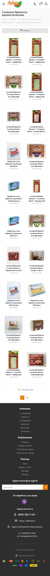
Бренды (25, 470)
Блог (25, 463)
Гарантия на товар (25, 453)
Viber (24, 501)
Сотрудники (25, 420)
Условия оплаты (25, 445)
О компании (25, 413)
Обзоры (25, 474)
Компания (25, 408)
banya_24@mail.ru (27, 520)
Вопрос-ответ (25, 467)
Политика (25, 431)
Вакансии (25, 424)
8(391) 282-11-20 (26, 514)
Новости (25, 417)
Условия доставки (25, 449)
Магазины (25, 427)
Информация (25, 437)
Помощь (25, 442)
